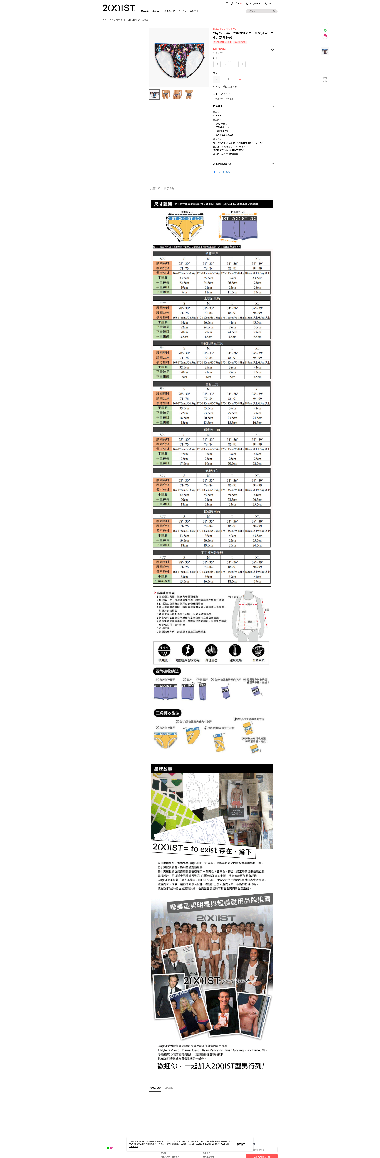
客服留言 (206, 1153)
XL (242, 64)
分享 (218, 172)
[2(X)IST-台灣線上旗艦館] (118, 8)
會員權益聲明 (208, 1157)
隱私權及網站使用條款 (170, 1157)
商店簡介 (164, 1153)
